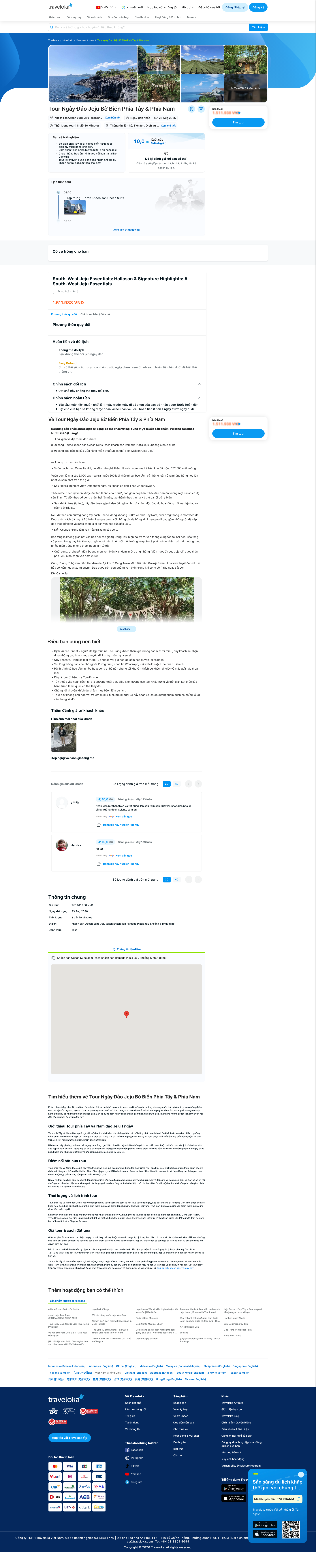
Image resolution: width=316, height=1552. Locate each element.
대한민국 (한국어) (217, 1372)
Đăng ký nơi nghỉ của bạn (236, 1435)
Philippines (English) (217, 1366)
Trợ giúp (130, 1415)
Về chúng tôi (132, 1429)
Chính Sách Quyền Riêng (236, 1422)
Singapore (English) (245, 1366)
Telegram (136, 1482)
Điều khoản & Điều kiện (235, 1429)
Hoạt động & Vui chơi (186, 1435)
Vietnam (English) (136, 1372)
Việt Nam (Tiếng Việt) (108, 1372)
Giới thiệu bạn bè (231, 1409)
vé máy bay (187, 1268)
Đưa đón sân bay (183, 1422)
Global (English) (126, 1366)
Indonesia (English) (101, 1366)
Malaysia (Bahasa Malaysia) (183, 1366)
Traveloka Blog (230, 1415)
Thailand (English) (60, 1372)
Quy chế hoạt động (232, 1459)
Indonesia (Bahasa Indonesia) (67, 1366)
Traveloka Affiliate (232, 1402)
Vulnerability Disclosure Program (241, 1465)
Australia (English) (162, 1372)
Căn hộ (177, 1455)
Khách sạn (179, 1402)
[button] (235, 7)
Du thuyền (179, 1442)
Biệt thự (178, 1448)
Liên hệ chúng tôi (135, 1409)
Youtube (136, 1473)
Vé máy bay (180, 1409)
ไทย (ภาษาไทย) (83, 1372)
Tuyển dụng (132, 1422)
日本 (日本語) (56, 1379)
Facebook (137, 1449)
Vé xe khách (180, 1415)
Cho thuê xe (180, 1429)
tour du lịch (163, 1268)
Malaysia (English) (151, 1366)
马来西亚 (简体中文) (78, 1379)
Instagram (137, 1457)
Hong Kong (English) (169, 1379)
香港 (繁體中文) (144, 1379)
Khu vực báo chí (231, 1452)
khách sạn (175, 1268)
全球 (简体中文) (123, 1379)
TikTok (135, 1465)
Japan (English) (241, 1372)
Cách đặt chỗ (133, 1402)
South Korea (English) (190, 1372)
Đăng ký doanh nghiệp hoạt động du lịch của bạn (241, 1444)
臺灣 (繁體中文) (102, 1379)
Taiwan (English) (195, 1379)
